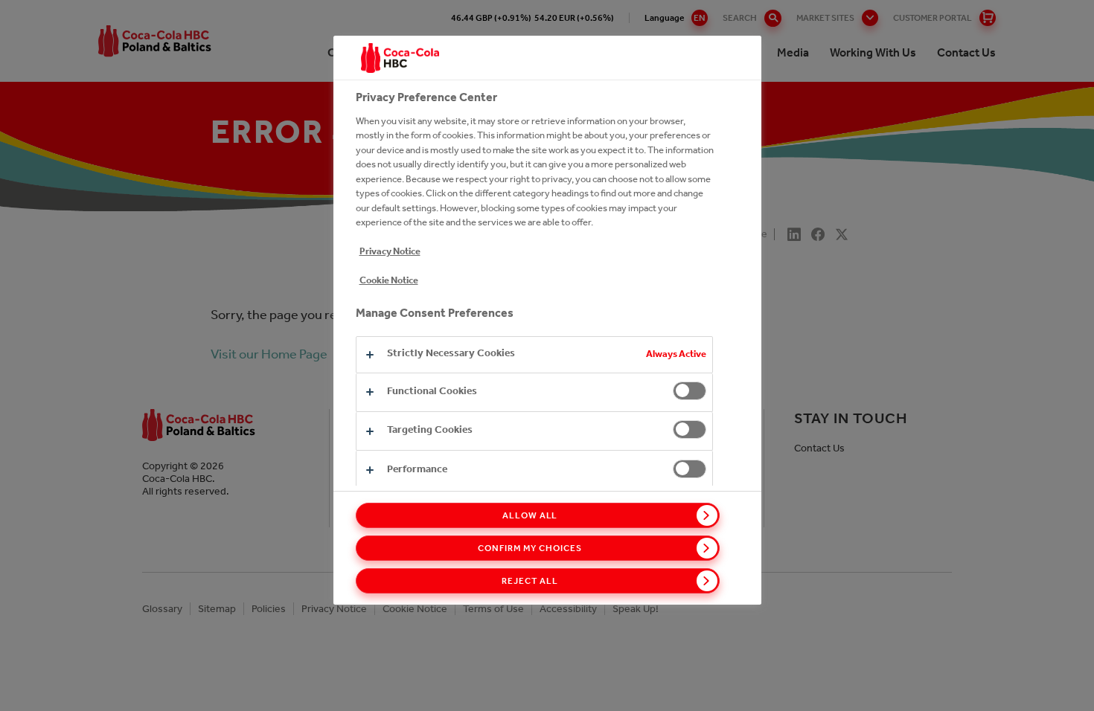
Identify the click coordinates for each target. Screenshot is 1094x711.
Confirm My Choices (529, 548)
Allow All (530, 515)
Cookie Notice (388, 280)
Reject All (530, 581)
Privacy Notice (389, 251)
